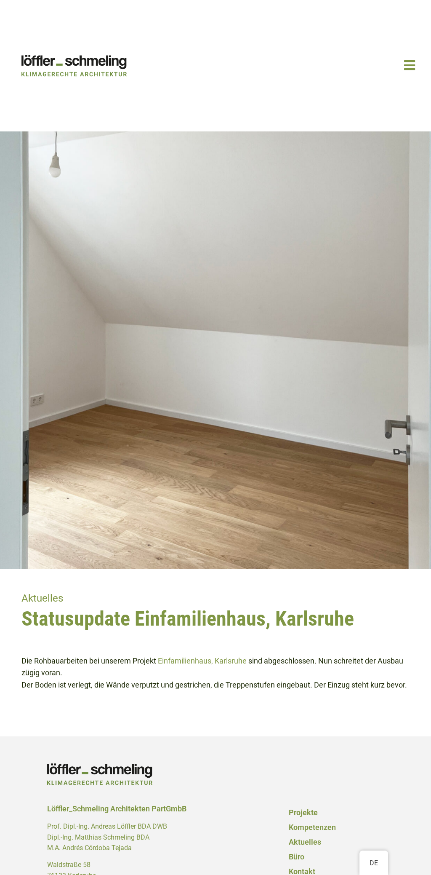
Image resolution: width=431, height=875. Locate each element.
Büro (296, 857)
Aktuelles (305, 842)
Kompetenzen (312, 827)
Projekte (303, 812)
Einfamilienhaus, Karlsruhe (202, 661)
